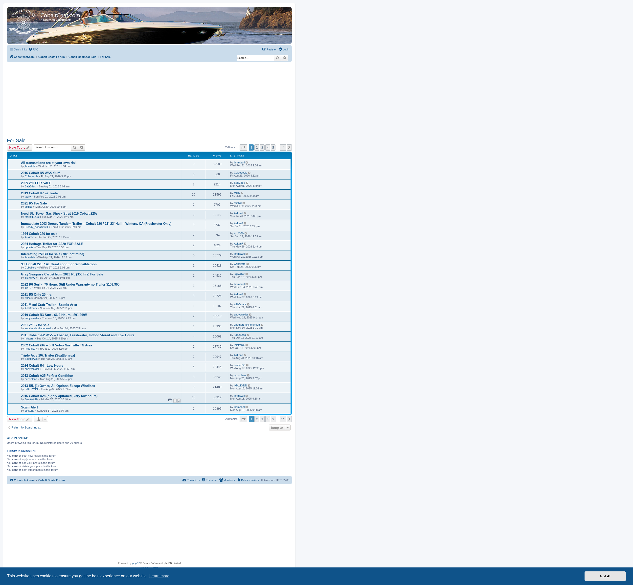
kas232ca (240, 334)
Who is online (17, 438)
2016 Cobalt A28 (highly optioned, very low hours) (59, 396)
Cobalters (30, 267)
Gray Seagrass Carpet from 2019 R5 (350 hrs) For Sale (62, 274)
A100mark (31, 308)
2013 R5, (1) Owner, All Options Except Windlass (58, 386)
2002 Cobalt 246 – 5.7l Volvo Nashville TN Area (56, 345)
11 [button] (283, 147)
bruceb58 (239, 365)
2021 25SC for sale (35, 325)
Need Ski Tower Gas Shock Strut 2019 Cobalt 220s (59, 213)
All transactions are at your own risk (48, 163)
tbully (28, 196)
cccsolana (31, 379)
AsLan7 (238, 213)
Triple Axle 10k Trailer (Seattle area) (48, 355)
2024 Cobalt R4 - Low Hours (42, 365)
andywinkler (32, 318)
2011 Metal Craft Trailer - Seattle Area (49, 305)
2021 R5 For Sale (34, 203)
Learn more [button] (159, 576)
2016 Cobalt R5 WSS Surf (40, 173)
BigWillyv (30, 277)
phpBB (136, 563)
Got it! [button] (605, 576)
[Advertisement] (149, 99)
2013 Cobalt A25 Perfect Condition (47, 376)
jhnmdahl (30, 166)
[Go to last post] (247, 162)
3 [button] (262, 147)
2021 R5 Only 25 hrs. (36, 294)
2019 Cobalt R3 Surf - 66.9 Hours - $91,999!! (54, 315)
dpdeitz (29, 247)
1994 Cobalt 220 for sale (39, 234)
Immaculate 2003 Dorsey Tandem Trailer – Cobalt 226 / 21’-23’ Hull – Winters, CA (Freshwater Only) (96, 223)
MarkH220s (32, 216)
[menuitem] (33, 49)
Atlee (28, 297)
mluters (29, 338)
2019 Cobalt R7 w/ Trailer (40, 193)
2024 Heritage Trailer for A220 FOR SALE (52, 244)
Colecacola (31, 176)
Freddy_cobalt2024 (36, 226)
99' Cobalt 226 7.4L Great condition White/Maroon (59, 264)
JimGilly (29, 410)
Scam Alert (29, 407)
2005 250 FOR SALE (36, 183)
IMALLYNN (31, 389)
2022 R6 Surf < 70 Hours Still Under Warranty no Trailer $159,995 (70, 284)
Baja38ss (30, 186)
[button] (243, 147)
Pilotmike (30, 348)
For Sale (16, 140)
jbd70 (28, 287)
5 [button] (273, 147)
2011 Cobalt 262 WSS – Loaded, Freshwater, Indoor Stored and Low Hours (77, 335)
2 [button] (257, 147)
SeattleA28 (31, 358)
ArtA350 (29, 237)
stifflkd (28, 206)
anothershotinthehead (38, 328)
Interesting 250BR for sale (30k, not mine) (52, 254)
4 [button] (268, 147)
